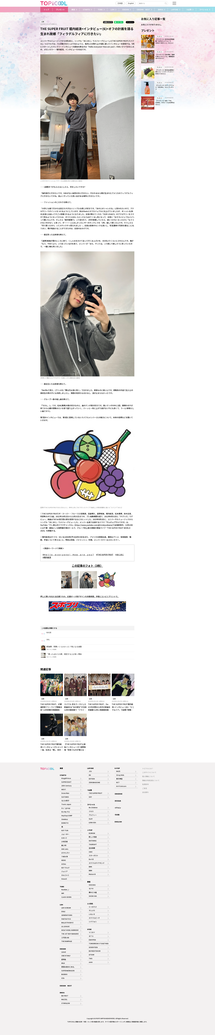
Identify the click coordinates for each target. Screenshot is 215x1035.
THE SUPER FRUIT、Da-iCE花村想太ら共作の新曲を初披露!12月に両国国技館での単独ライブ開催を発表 (99, 708)
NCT (117, 782)
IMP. (62, 893)
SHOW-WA (93, 896)
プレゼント (60, 9)
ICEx (62, 978)
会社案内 (145, 792)
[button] (38, 9)
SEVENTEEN (93, 947)
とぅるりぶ (93, 907)
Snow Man (65, 793)
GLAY (91, 819)
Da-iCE (91, 859)
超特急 (63, 959)
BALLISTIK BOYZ (67, 922)
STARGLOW (65, 1003)
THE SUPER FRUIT (95, 793)
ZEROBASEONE (94, 782)
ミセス (91, 811)
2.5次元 (90, 903)
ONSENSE (118, 794)
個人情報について (148, 776)
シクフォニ (93, 921)
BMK (90, 867)
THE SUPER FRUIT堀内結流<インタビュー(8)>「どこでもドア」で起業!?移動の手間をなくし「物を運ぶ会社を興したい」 (123, 710)
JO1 (90, 771)
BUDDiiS (64, 974)
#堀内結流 (47, 557)
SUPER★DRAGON (67, 970)
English (131, 3)
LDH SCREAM (66, 908)
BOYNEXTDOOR (94, 951)
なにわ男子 (65, 800)
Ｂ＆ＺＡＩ (65, 875)
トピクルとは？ (147, 768)
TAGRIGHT (93, 844)
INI (90, 775)
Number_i (65, 889)
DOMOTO (64, 823)
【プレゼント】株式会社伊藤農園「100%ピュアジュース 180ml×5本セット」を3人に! (164, 41)
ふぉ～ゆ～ (65, 834)
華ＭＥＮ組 (93, 892)
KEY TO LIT (65, 868)
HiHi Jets (64, 849)
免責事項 (145, 784)
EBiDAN (125, 9)
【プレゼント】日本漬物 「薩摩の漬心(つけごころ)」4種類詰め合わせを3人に (165, 56)
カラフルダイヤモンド (96, 863)
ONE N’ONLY (65, 956)
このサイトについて (149, 772)
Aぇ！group (65, 808)
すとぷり (92, 910)
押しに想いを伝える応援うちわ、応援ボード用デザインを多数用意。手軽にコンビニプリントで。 (79, 596)
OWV (90, 852)
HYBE (89, 929)
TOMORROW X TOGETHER (98, 943)
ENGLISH (118, 822)
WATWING (92, 841)
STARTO (86, 9)
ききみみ (118, 801)
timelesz (64, 819)
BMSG (160, 9)
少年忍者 (64, 841)
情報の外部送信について (150, 780)
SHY (90, 797)
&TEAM (91, 955)
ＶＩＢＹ (92, 932)
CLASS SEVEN (66, 897)
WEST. (63, 789)
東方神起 (119, 779)
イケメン (118, 808)
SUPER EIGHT (66, 782)
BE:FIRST (64, 996)
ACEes (63, 864)
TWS (90, 958)
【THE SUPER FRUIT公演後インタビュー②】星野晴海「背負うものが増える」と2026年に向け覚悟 (75, 748)
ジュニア (64, 871)
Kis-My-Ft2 (65, 812)
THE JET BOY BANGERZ (70, 934)
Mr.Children (93, 807)
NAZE (118, 771)
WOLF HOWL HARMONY (70, 930)
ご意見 (144, 788)
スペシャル (203, 9)
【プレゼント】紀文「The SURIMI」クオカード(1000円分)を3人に (164, 102)
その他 (117, 815)
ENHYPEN (92, 940)
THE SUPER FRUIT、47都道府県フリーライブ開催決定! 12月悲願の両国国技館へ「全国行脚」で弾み (51, 708)
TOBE (100, 9)
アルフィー (93, 815)
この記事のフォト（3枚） (87, 566)
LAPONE (174, 9)
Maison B (92, 874)
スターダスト (93, 855)
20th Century (66, 786)
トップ (46, 9)
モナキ (91, 888)
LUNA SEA (92, 822)
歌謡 (88, 882)
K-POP (117, 768)
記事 (43, 22)
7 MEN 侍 (64, 856)
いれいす (92, 914)
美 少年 (63, 845)
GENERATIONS (66, 915)
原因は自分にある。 (68, 967)
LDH (112, 9)
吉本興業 (92, 848)
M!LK (63, 963)
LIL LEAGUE (65, 926)
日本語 (120, 3)
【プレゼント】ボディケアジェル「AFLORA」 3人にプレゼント (164, 87)
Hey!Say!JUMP (66, 815)
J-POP (89, 830)
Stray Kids (120, 775)
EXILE (63, 911)
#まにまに (119, 554)
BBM (90, 870)
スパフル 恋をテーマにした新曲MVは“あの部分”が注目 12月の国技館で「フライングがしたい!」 (75, 708)
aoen (91, 962)
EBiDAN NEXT (143, 9)
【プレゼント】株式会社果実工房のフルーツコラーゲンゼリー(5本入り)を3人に (164, 72)
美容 (73, 9)
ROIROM (92, 833)
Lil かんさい (65, 853)
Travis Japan (66, 804)
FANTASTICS (66, 919)
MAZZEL (64, 999)
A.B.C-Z (64, 838)
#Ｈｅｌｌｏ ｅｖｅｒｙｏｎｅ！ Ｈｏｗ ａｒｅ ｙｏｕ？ (68, 554)
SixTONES (65, 797)
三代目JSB (65, 937)
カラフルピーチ (94, 918)
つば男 (188, 9)
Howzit (64, 879)
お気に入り (107, 22)
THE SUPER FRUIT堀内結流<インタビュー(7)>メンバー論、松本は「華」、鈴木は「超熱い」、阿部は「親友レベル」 (51, 750)
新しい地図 (93, 837)
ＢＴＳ (91, 936)
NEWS (63, 860)
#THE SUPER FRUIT (104, 554)
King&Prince (66, 778)
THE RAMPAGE (66, 941)
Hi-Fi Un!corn (121, 786)
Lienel (63, 952)
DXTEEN (92, 779)
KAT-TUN (64, 830)
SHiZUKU (92, 885)
